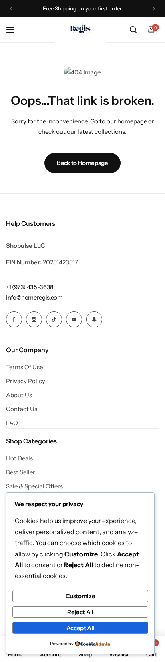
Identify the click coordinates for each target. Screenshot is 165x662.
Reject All (80, 612)
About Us (19, 395)
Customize (80, 596)
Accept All (80, 628)
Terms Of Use (24, 367)
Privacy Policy (25, 381)
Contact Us (21, 409)
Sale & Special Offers (34, 486)
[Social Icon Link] (14, 319)
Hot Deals (19, 458)
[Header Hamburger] (14, 30)
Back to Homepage (82, 163)
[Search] (133, 30)
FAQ (12, 423)
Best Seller (20, 472)
